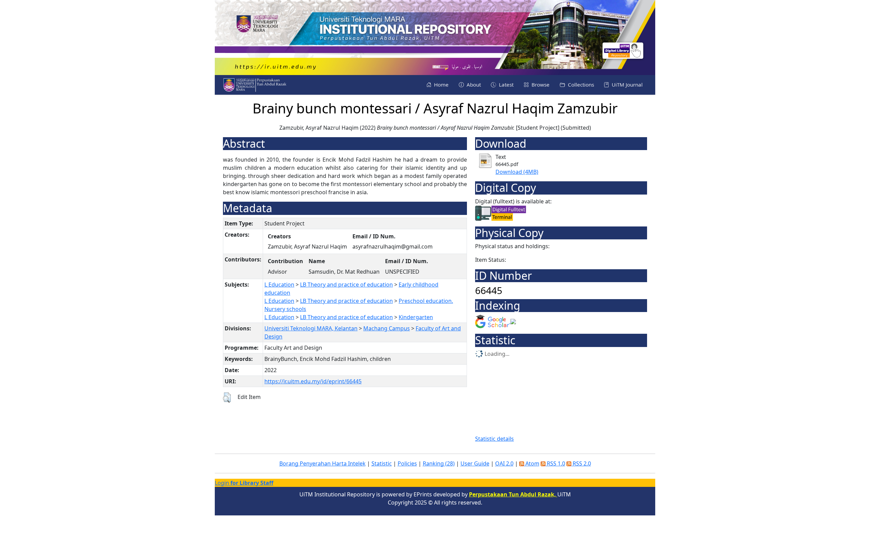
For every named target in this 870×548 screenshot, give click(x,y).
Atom (531, 463)
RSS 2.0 (581, 463)
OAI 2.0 (504, 463)
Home (441, 84)
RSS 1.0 (555, 463)
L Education (279, 284)
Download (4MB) (516, 172)
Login (244, 483)
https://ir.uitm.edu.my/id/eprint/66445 (313, 381)
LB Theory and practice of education (346, 284)
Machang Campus (386, 328)
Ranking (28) (439, 463)
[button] (227, 397)
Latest (506, 84)
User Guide (474, 463)
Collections (580, 84)
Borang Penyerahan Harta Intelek (322, 463)
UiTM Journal (626, 84)
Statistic (381, 463)
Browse (540, 84)
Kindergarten (416, 317)
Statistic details (494, 438)
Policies (407, 463)
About (473, 84)
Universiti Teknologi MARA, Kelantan (311, 328)
